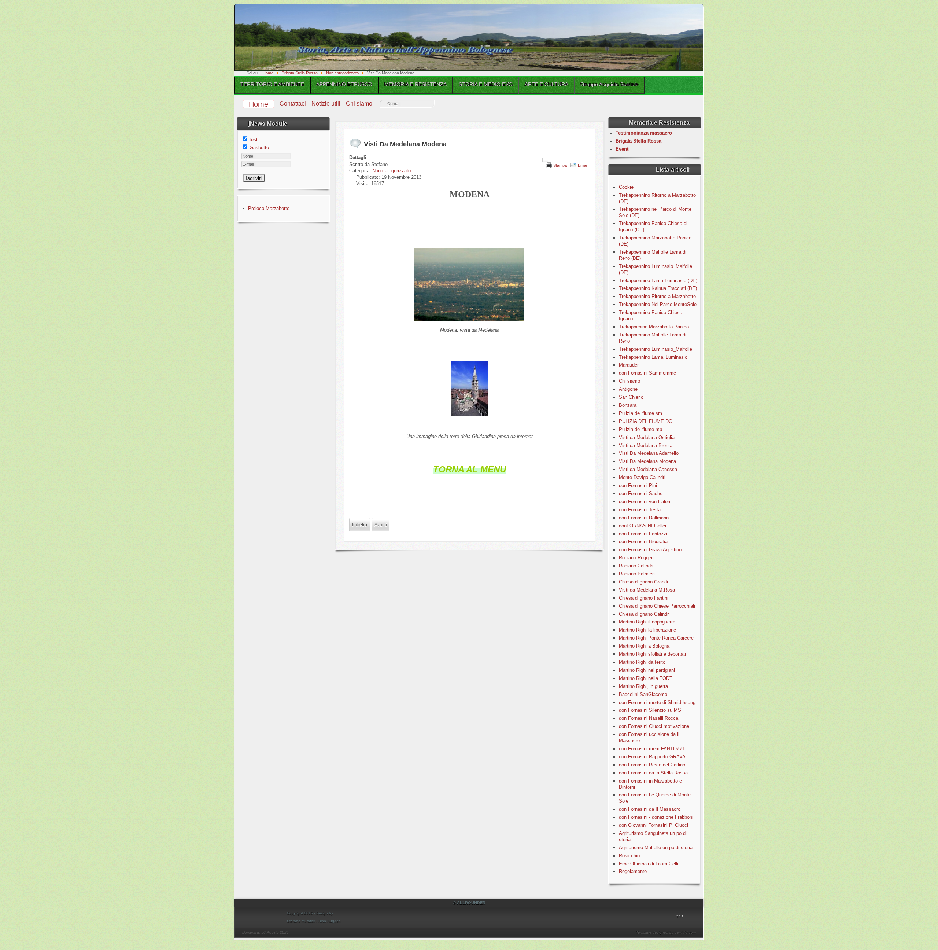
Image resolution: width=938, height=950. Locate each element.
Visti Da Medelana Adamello (649, 453)
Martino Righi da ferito (642, 662)
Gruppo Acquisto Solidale (609, 84)
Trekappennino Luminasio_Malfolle (655, 349)
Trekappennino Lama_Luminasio (653, 357)
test (254, 139)
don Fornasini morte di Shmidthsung (657, 702)
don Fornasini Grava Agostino (650, 549)
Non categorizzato (391, 170)
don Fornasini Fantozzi (643, 534)
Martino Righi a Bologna (644, 646)
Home (258, 104)
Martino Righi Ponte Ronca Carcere (656, 638)
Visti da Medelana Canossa (648, 469)
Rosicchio (629, 855)
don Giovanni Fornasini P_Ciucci (653, 825)
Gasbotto (259, 147)
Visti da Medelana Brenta (645, 445)
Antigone (628, 389)
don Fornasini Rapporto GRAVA (652, 756)
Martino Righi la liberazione (647, 630)
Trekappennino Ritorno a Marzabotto (657, 296)
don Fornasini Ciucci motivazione (654, 726)
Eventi (623, 149)
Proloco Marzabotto (268, 208)
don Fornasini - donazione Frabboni (656, 817)
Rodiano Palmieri (637, 574)
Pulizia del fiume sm (640, 413)
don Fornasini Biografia (643, 541)
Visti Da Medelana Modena (647, 461)
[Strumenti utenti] (545, 160)
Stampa (560, 165)
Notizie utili (325, 103)
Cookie (626, 187)
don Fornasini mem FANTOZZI (651, 748)
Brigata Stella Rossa (638, 141)
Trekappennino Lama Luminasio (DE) (658, 280)
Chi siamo (359, 103)
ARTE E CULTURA (546, 84)
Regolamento (633, 871)
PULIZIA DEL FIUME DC (645, 421)
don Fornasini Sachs (640, 493)
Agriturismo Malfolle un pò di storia (656, 847)
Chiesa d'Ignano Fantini (643, 598)
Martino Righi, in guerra (643, 686)
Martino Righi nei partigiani (647, 670)
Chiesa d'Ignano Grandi (643, 582)
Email (582, 165)
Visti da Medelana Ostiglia (647, 437)
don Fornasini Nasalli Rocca (648, 718)
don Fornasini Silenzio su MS (650, 710)
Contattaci (293, 103)
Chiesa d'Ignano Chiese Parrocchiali (657, 606)
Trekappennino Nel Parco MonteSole (658, 304)
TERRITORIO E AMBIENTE (272, 84)
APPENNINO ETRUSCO (344, 84)
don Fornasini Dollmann (644, 517)
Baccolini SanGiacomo (643, 694)
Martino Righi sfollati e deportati (652, 654)
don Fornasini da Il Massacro (649, 809)
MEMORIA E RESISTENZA (415, 84)
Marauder (629, 365)
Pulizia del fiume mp (640, 429)
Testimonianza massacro (644, 133)
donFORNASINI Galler (642, 526)
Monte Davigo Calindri (642, 477)
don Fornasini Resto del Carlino (652, 764)
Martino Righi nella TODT (645, 678)
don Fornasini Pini (638, 485)
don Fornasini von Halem (645, 501)
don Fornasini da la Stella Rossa (653, 773)
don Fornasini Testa (640, 509)
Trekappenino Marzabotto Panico (654, 326)
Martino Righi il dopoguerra (647, 622)
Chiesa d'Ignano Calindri (644, 614)
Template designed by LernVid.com (666, 932)
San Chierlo (631, 397)
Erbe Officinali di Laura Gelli (648, 863)
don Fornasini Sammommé (647, 373)
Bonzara (627, 405)
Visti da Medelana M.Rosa (647, 590)
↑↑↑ (680, 915)
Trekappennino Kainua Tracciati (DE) (658, 288)
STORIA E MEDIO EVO (486, 84)
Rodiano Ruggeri (636, 557)
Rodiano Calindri (636, 565)
